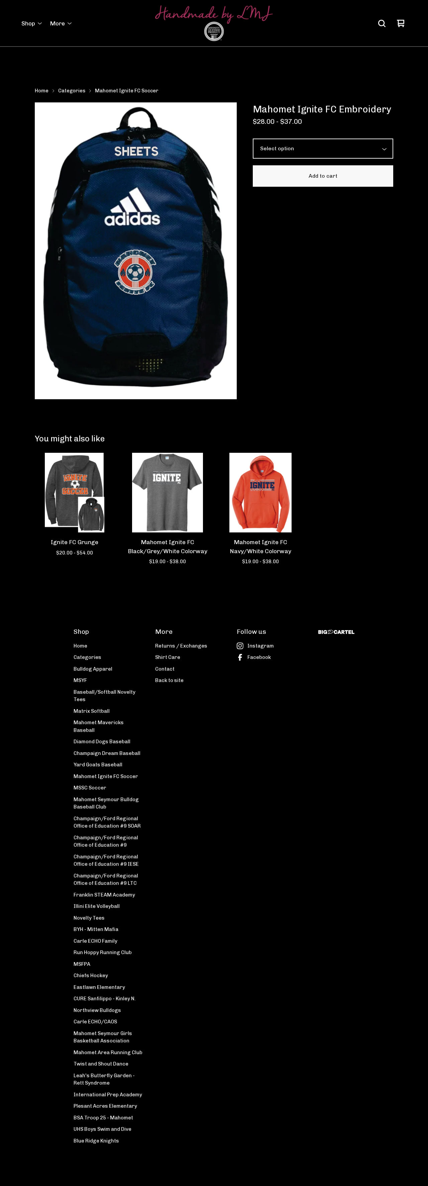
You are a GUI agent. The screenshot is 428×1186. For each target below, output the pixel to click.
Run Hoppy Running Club (103, 952)
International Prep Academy (108, 1095)
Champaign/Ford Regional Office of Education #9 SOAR (107, 822)
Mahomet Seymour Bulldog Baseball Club (106, 803)
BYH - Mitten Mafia (96, 929)
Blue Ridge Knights (96, 1141)
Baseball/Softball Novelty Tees (104, 696)
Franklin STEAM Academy (104, 895)
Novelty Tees (89, 918)
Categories (71, 91)
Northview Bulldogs (97, 1010)
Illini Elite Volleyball (97, 906)
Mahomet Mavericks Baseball (99, 726)
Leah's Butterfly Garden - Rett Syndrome (104, 1079)
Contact (165, 669)
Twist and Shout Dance (101, 1064)
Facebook (259, 657)
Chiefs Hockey (91, 975)
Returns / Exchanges (181, 646)
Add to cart (323, 176)
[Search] (382, 23)
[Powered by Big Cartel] (336, 632)
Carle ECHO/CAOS (95, 1022)
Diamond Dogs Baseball (102, 742)
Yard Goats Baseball (98, 765)
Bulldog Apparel (93, 669)
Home (41, 91)
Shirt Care (167, 657)
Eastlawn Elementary (99, 987)
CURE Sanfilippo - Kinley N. (105, 999)
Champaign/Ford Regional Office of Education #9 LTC (106, 879)
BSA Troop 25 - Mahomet (103, 1118)
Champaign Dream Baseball (107, 753)
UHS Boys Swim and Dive (102, 1129)
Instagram (260, 646)
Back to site (169, 680)
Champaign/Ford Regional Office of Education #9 (106, 841)
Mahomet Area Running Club (108, 1052)
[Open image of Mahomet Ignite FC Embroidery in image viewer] (136, 250)
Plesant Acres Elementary (105, 1106)
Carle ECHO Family (95, 941)
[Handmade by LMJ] (214, 23)
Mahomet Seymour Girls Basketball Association (103, 1037)
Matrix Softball (92, 711)
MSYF (80, 680)
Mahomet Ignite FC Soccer (126, 91)
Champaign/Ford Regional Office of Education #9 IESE (106, 860)
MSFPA (82, 964)
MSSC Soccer (90, 788)
